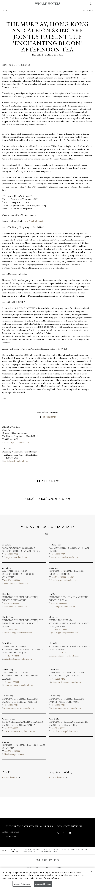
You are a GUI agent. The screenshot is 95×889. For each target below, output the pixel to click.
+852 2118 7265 (11, 554)
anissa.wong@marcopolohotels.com (66, 682)
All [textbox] (46, 534)
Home (5, 850)
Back (6, 10)
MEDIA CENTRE (14, 851)
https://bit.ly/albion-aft (34, 221)
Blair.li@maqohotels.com (14, 754)
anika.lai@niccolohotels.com (16, 461)
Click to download (10, 777)
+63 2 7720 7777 (11, 728)
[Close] (91, 871)
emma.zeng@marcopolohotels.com (18, 685)
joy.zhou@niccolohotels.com (63, 606)
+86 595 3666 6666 (59, 629)
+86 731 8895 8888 (12, 580)
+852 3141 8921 (11, 629)
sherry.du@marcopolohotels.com (65, 655)
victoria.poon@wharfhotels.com (64, 557)
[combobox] (47, 534)
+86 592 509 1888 (11, 682)
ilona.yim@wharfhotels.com (15, 557)
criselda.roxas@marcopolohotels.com (19, 731)
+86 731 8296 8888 (12, 751)
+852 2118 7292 (58, 554)
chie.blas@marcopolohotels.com (64, 731)
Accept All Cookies (43, 884)
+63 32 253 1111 (58, 728)
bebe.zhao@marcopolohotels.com (18, 659)
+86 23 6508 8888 (11, 603)
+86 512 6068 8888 (59, 603)
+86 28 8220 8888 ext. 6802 (62, 577)
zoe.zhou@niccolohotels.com (16, 583)
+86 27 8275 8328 (58, 652)
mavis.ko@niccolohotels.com (16, 442)
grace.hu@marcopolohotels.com (64, 632)
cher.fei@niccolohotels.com (15, 606)
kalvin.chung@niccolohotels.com (18, 632)
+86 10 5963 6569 (11, 655)
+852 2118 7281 (58, 678)
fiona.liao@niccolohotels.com (63, 580)
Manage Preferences (22, 884)
